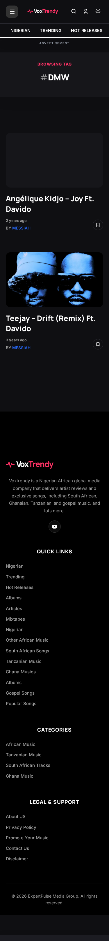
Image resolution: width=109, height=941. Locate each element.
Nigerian (15, 566)
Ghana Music (19, 776)
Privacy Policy (21, 827)
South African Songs (27, 651)
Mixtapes (15, 619)
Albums (14, 598)
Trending (15, 577)
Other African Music (27, 640)
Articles (14, 608)
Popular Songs (21, 703)
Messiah (21, 228)
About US (16, 816)
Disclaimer (17, 858)
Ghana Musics (21, 672)
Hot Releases (19, 587)
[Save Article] (98, 225)
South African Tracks (28, 765)
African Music (20, 744)
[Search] (73, 11)
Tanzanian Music (24, 661)
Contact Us (17, 848)
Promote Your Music (27, 838)
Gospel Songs (20, 693)
